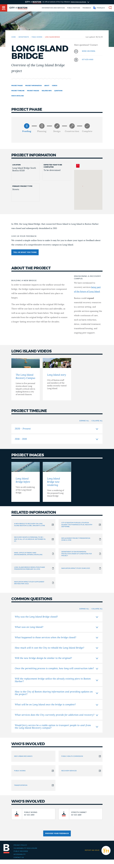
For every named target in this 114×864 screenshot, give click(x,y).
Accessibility (19, 854)
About (46, 85)
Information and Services (53, 8)
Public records (21, 851)
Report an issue (92, 850)
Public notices (73, 8)
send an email (88, 51)
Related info (47, 90)
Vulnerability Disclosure (25, 848)
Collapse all (97, 421)
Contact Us (19, 857)
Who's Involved (17, 95)
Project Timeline (17, 90)
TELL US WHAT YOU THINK (25, 252)
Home (13, 37)
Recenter (77, 166)
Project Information (33, 85)
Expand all (84, 421)
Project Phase (17, 85)
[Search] (109, 8)
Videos (54, 85)
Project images (33, 90)
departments (23, 37)
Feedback (87, 8)
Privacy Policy (20, 845)
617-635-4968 (87, 59)
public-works (37, 37)
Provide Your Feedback (57, 833)
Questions (58, 90)
